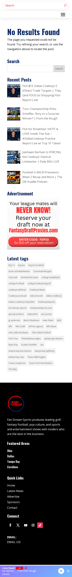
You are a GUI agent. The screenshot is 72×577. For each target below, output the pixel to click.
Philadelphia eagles (31, 338)
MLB (59, 320)
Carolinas (12, 467)
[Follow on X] (18, 525)
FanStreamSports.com (41, 307)
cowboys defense (17, 289)
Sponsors (13, 502)
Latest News (15, 491)
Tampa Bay (13, 461)
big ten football (36, 265)
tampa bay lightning (44, 350)
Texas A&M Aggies (36, 357)
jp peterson (14, 320)
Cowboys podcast (18, 295)
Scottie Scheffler (29, 344)
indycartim (32, 314)
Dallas (10, 456)
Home (11, 485)
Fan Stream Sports (18, 307)
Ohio (9, 451)
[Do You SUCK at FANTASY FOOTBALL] (33, 249)
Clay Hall (13, 277)
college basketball (51, 277)
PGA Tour (13, 338)
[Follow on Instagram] (33, 525)
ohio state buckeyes (18, 332)
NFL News (51, 326)
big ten (21, 265)
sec (42, 344)
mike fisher (48, 320)
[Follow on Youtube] (26, 525)
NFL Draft (20, 326)
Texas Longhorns (17, 363)
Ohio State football (41, 332)
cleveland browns (29, 277)
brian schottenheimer (19, 271)
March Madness (31, 320)
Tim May (13, 369)
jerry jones (46, 314)
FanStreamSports (46, 301)
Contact (12, 508)
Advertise (13, 496)
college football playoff (39, 283)
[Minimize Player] (68, 571)
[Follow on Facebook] (10, 525)
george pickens (16, 314)
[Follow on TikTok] (40, 525)
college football (16, 283)
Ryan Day (13, 344)
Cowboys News (37, 289)
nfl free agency (35, 326)
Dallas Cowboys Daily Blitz (22, 301)
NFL (10, 326)
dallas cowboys (54, 295)
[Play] (61, 571)
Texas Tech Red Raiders (40, 363)
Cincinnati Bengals (42, 271)
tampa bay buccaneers (20, 350)
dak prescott (36, 295)
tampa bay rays (16, 357)
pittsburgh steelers (53, 338)
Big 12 (12, 265)
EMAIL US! (13, 542)
